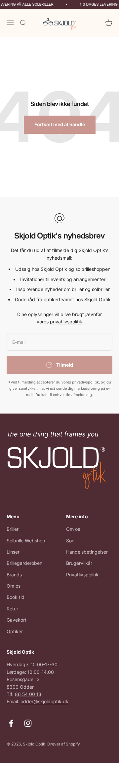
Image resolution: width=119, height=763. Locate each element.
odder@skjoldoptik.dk (44, 701)
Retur (12, 608)
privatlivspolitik (66, 321)
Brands (14, 574)
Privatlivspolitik (82, 574)
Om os (13, 586)
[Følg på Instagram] (27, 723)
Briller (13, 529)
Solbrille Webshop (26, 540)
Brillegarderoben (24, 563)
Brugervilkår (79, 563)
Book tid (15, 597)
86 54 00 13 (28, 694)
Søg (70, 540)
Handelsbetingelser (87, 552)
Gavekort (16, 620)
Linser (13, 552)
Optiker (15, 631)
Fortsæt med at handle (59, 124)
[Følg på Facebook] (11, 723)
